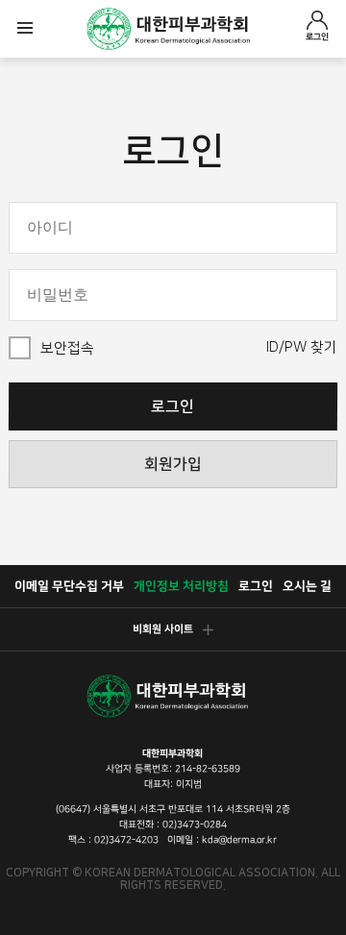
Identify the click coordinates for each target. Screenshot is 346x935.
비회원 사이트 (163, 629)
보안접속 (67, 348)
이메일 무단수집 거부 (69, 586)
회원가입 (173, 464)
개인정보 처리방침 (181, 586)
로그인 (317, 36)
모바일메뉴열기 (25, 29)
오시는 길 (307, 586)
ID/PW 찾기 (301, 347)
